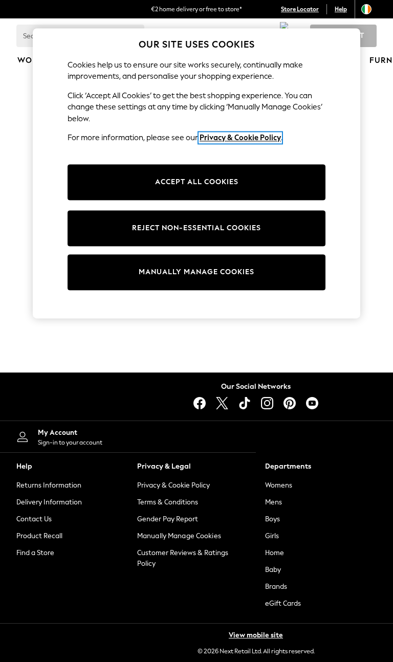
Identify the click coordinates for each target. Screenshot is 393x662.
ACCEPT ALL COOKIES (196, 182)
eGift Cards (283, 603)
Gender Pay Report (167, 519)
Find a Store (35, 552)
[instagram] (267, 403)
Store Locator (300, 9)
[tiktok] (244, 403)
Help (341, 9)
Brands (276, 586)
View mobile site (256, 635)
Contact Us (34, 519)
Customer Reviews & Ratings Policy (182, 558)
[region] (196, 173)
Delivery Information (49, 502)
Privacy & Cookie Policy (173, 485)
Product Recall (39, 536)
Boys (272, 519)
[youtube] (312, 403)
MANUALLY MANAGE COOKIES (196, 272)
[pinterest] (289, 403)
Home (274, 552)
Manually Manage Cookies (179, 536)
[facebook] (199, 403)
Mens (273, 502)
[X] (222, 403)
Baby (273, 569)
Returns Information (48, 485)
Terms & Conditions (167, 502)
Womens (278, 485)
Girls (272, 536)
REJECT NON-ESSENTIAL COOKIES (196, 228)
